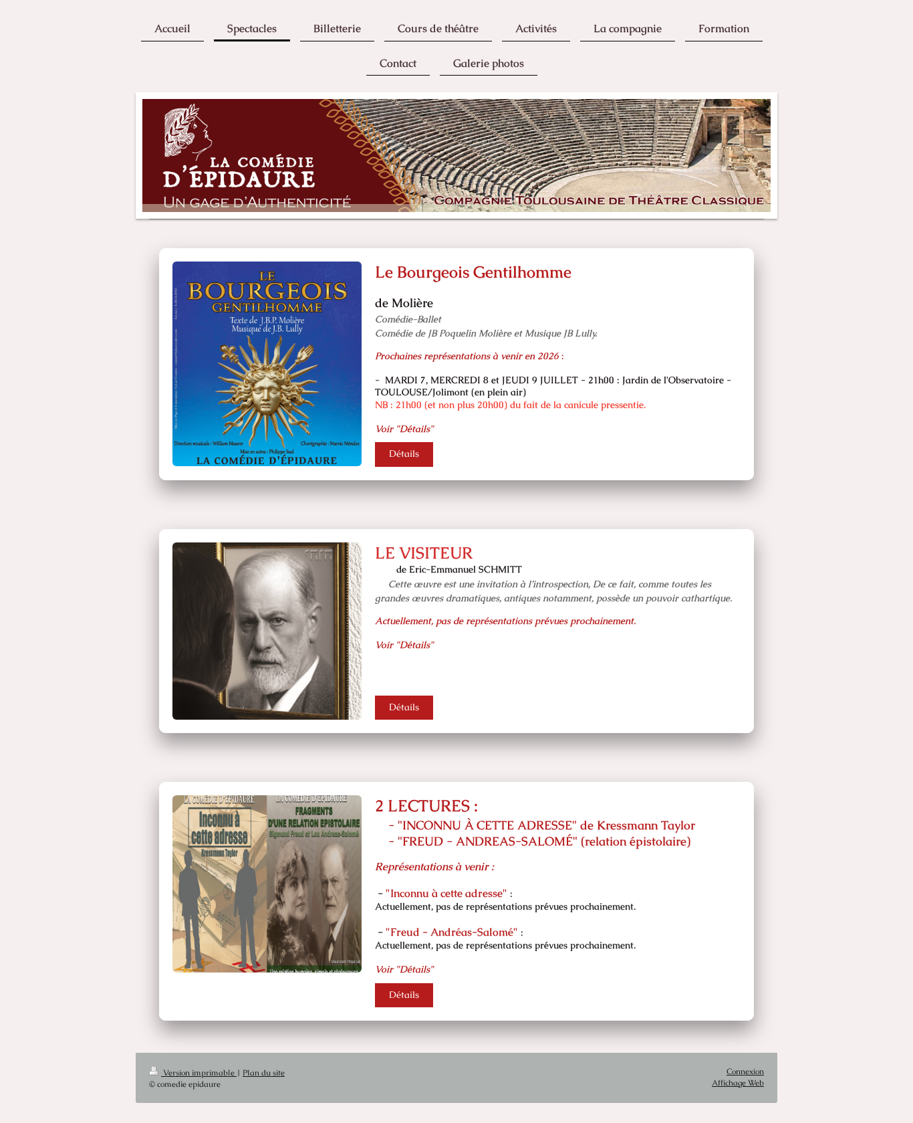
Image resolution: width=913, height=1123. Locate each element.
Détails (404, 454)
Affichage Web (738, 1083)
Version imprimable (199, 1072)
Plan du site (264, 1072)
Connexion (745, 1071)
